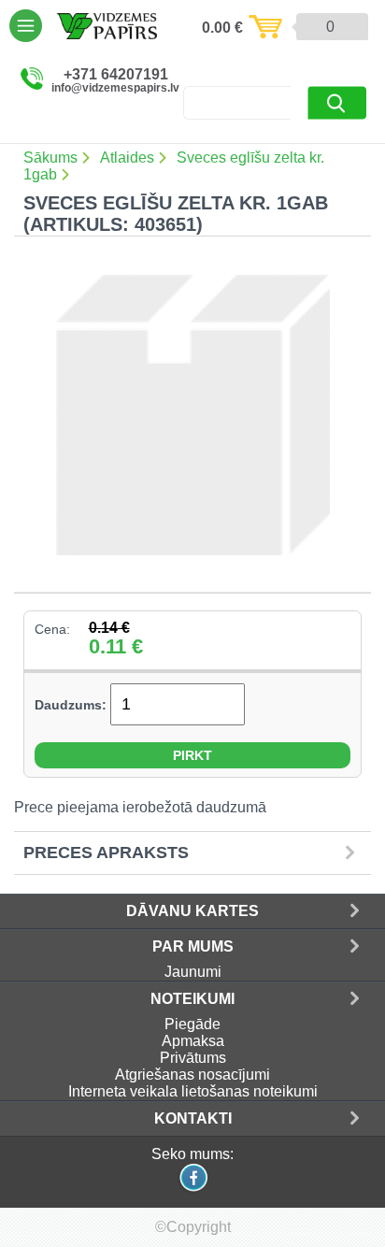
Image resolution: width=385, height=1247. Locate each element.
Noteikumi (192, 999)
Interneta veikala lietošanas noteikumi (193, 1091)
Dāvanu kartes (192, 911)
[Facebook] (192, 1189)
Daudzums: (71, 704)
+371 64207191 (116, 74)
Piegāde (192, 1024)
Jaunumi (192, 972)
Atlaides (127, 157)
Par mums (193, 946)
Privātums (193, 1058)
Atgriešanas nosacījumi (192, 1074)
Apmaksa (193, 1041)
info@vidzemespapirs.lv (115, 87)
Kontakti (193, 1118)
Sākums (50, 157)
